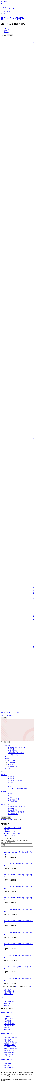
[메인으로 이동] (2, 771)
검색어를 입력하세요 (21, 840)
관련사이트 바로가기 (6, 1012)
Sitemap (6, 32)
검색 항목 (4, 840)
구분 (2, 997)
